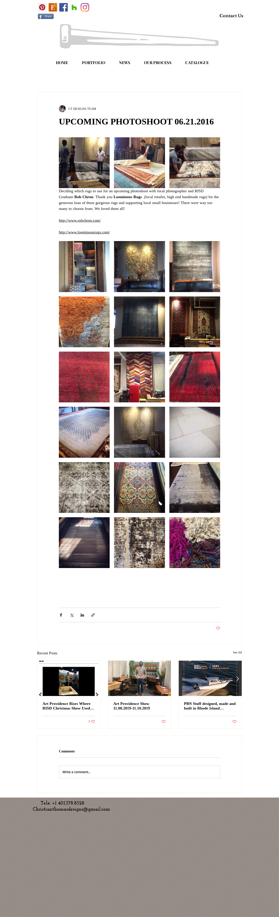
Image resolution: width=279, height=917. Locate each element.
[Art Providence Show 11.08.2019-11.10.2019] (139, 678)
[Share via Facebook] (61, 615)
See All (237, 652)
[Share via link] (93, 615)
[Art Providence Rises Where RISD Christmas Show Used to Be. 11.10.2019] (68, 678)
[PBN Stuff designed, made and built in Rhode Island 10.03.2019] (210, 678)
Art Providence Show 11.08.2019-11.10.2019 (131, 705)
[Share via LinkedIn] (82, 615)
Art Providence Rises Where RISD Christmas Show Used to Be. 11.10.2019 (68, 706)
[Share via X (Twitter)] (72, 615)
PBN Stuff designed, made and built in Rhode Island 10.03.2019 (210, 706)
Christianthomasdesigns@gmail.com (71, 809)
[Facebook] (63, 7)
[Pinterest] (42, 7)
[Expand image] (84, 162)
